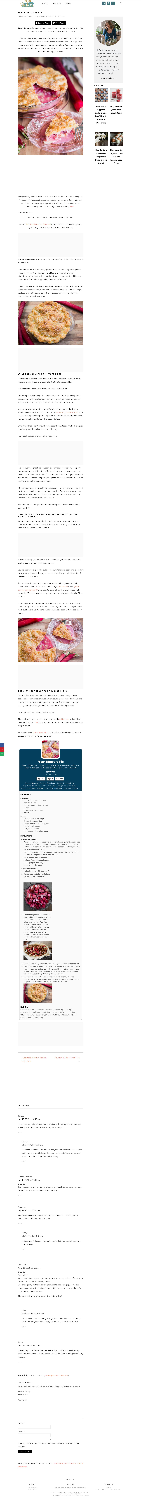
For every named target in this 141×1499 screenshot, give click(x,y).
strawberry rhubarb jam (66, 412)
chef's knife (63, 586)
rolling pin (64, 719)
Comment (22, 1400)
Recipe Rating (24, 1391)
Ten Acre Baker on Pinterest (38, 224)
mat (38, 722)
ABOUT (45, 3)
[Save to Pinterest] (2, 749)
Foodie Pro (68, 1495)
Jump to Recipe (44, 23)
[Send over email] (2, 754)
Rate (61, 779)
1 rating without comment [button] (56, 1375)
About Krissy (32, 1489)
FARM (68, 3)
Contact (108, 1487)
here (71, 206)
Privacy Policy (32, 1487)
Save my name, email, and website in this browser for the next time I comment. (48, 1445)
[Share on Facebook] (2, 745)
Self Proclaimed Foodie (113, 1489)
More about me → (109, 78)
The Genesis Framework (81, 1495)
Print (42, 779)
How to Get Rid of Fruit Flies (67, 1058)
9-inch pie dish (39, 732)
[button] (47, 772)
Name (21, 1423)
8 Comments (61, 16)
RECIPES (57, 3)
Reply (20, 1132)
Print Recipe (60, 23)
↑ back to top (70, 1479)
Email (21, 1432)
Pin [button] (51, 779)
